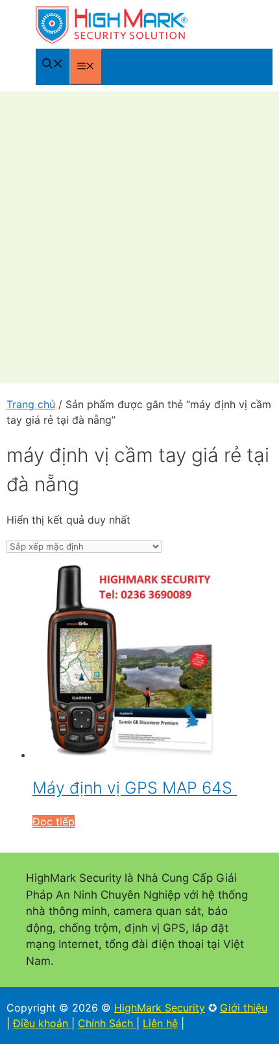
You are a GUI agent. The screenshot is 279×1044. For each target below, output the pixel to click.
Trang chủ (30, 404)
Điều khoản (42, 1023)
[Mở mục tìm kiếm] (52, 64)
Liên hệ (160, 1023)
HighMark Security (159, 1007)
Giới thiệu (243, 1007)
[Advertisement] (139, 237)
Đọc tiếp (53, 821)
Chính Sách (107, 1023)
